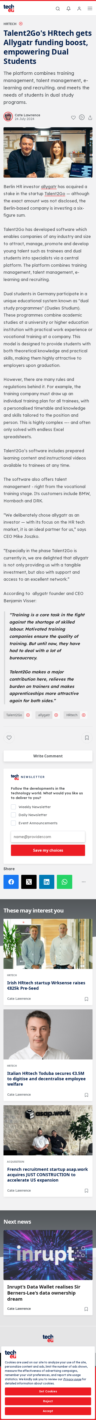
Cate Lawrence (19, 998)
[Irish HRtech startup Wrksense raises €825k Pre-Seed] (48, 944)
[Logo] (11, 8)
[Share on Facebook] (12, 882)
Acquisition (15, 1161)
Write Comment (48, 756)
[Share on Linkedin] (48, 882)
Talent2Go (14, 715)
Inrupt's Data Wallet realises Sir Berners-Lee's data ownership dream (43, 1293)
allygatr (44, 715)
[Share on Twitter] (30, 882)
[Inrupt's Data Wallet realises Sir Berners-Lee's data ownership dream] (48, 1255)
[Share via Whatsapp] (66, 882)
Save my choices (48, 850)
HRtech (10, 24)
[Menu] (90, 9)
